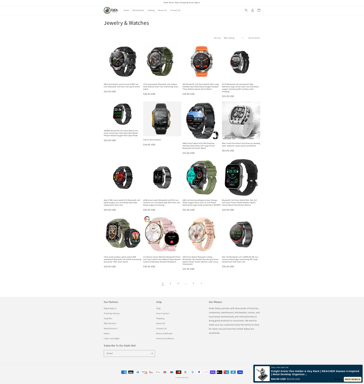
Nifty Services (110, 323)
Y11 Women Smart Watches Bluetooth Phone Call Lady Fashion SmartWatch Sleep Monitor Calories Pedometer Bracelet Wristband (162, 259)
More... (338, 379)
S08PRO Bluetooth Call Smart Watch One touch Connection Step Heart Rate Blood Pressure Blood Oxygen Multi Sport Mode (121, 133)
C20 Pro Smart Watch (152, 140)
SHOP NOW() (352, 379)
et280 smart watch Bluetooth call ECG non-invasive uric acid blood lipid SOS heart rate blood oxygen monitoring (161, 202)
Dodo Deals (185, 377)
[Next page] (201, 283)
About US (160, 323)
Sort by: (217, 38)
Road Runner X (110, 328)
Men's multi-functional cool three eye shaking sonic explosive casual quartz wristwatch (241, 144)
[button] (246, 10)
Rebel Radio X (110, 308)
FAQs (158, 308)
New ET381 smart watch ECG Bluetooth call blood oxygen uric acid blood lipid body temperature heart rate (122, 202)
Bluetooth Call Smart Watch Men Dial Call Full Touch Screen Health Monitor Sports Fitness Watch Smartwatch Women (239, 202)
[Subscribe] (152, 353)
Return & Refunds (164, 333)
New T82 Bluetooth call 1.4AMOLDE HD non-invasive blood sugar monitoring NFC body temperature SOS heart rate (240, 259)
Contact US (161, 328)
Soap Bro (108, 318)
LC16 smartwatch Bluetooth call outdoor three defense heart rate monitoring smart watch (160, 86)
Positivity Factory (112, 313)
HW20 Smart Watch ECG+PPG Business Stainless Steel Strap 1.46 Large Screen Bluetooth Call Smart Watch (199, 145)
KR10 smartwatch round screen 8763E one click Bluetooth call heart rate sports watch (122, 85)
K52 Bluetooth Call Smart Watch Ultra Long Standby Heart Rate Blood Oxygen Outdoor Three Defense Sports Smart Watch (201, 86)
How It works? (162, 313)
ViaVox (107, 333)
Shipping (160, 318)
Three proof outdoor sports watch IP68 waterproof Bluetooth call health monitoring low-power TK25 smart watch (122, 259)
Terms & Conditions (165, 338)
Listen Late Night (111, 338)
